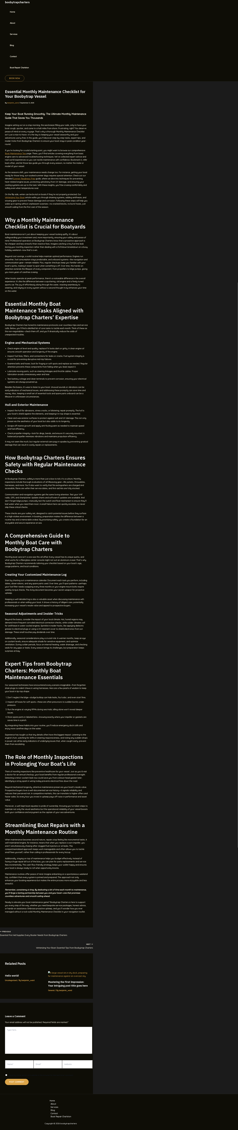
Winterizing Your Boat (15, 197)
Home (12, 12)
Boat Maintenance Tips (15, 153)
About (12, 23)
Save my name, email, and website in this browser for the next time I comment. (41, 1075)
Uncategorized (11, 980)
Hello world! (12, 975)
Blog (12, 45)
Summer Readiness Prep (24, 178)
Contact (13, 56)
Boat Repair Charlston (19, 67)
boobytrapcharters (17, 2)
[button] (14, 78)
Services (13, 34)
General (51, 990)
